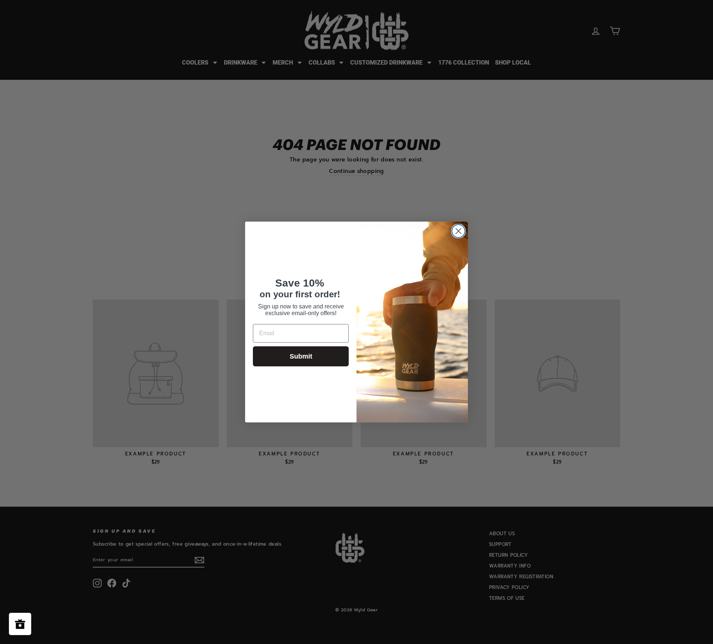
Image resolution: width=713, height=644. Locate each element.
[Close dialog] (458, 231)
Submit (301, 356)
